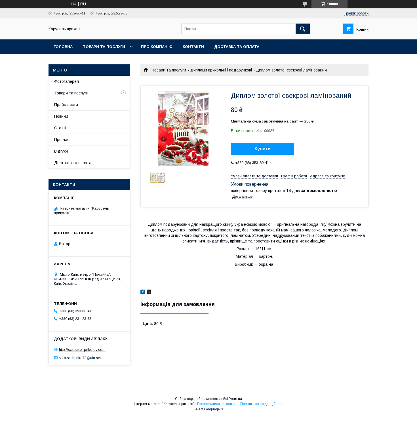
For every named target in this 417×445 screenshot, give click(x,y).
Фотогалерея (66, 81)
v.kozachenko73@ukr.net (80, 357)
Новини (61, 116)
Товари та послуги (104, 47)
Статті (60, 128)
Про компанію (156, 47)
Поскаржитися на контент (217, 404)
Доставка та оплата (236, 47)
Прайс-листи (66, 104)
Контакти (193, 47)
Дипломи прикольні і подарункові (221, 70)
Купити (262, 148)
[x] (149, 292)
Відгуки (61, 151)
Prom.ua (235, 399)
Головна (63, 47)
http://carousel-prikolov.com (82, 349)
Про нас (61, 139)
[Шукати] (303, 29)
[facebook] (142, 292)
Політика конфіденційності (261, 404)
